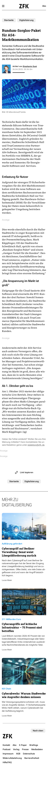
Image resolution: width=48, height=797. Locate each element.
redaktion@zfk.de (35, 445)
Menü (3, 6)
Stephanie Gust (30, 66)
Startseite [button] (24, 6)
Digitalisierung (26, 20)
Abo (44, 6)
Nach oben (38, 730)
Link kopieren (26, 472)
